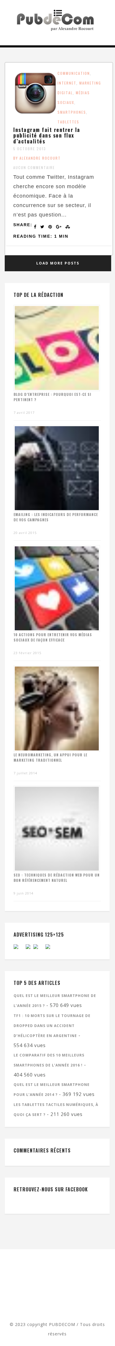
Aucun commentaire (34, 167)
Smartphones (72, 112)
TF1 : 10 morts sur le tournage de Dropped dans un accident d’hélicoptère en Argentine (52, 1025)
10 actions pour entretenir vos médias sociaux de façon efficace (53, 637)
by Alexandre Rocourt (37, 158)
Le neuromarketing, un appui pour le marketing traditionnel (50, 757)
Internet (67, 82)
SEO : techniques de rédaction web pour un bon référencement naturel (57, 877)
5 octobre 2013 (29, 148)
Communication (74, 73)
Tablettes (68, 121)
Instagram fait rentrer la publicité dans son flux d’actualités (46, 135)
